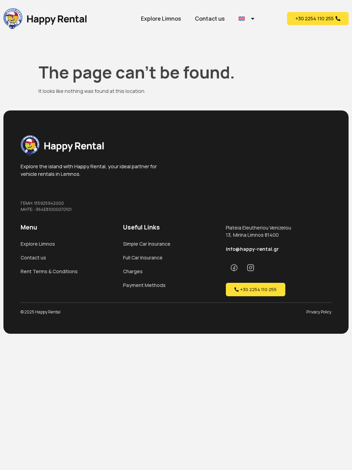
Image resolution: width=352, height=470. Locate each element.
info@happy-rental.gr (252, 249)
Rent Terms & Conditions (49, 271)
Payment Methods (144, 285)
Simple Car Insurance (146, 244)
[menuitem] (247, 18)
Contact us (210, 18)
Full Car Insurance (143, 257)
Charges (133, 271)
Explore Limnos (161, 18)
